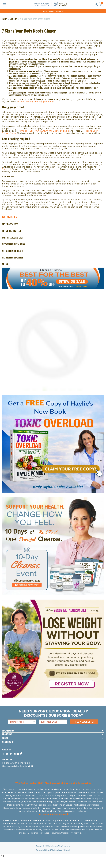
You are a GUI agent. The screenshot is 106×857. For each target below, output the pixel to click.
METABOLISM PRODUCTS (13, 251)
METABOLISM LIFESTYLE (12, 257)
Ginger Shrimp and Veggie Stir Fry (36, 101)
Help (2, 855)
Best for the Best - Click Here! (53, 11)
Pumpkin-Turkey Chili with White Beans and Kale (43, 131)
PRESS (5, 264)
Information (8, 730)
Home (4, 19)
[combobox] (21, 722)
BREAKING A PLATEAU (11, 231)
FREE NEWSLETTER (84, 722)
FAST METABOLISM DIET (12, 237)
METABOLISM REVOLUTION (13, 244)
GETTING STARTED (10, 224)
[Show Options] (33, 722)
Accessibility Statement (43, 850)
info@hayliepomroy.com (16, 763)
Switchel (6, 169)
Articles (13, 19)
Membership (8, 741)
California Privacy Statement (61, 850)
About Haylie (8, 734)
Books (5, 738)
